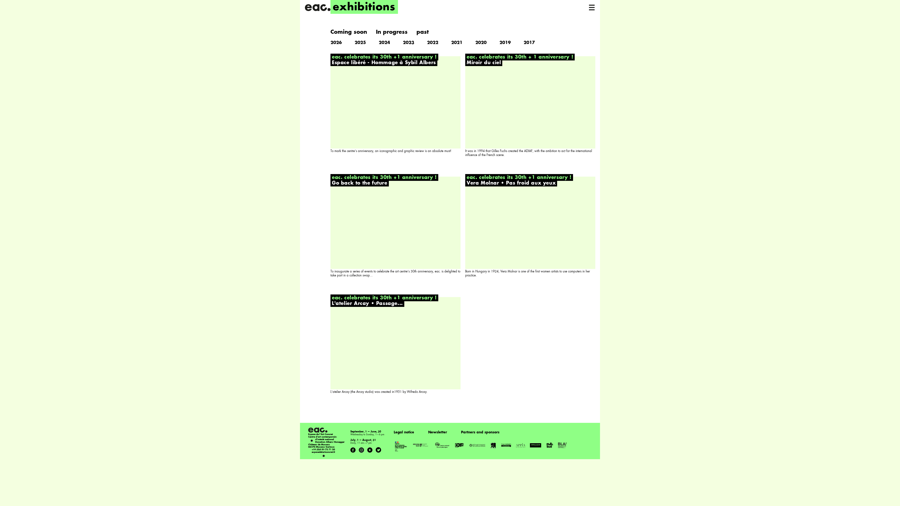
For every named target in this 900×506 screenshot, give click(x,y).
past (422, 32)
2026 (336, 43)
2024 (384, 43)
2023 (408, 43)
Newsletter (437, 432)
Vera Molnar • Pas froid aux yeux (511, 183)
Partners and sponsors (480, 432)
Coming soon (348, 32)
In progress (392, 32)
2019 (505, 43)
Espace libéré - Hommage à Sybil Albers (384, 63)
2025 (360, 43)
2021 (456, 43)
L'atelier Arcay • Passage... (367, 303)
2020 (481, 43)
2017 (529, 43)
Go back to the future (359, 183)
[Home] (317, 7)
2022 (432, 43)
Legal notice (404, 432)
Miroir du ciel (484, 63)
